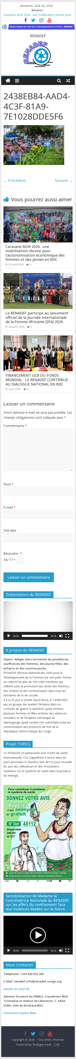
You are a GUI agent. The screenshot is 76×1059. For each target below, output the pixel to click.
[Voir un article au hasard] (68, 80)
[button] (38, 621)
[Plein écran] (67, 636)
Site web (9, 530)
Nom (8, 484)
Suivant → (64, 180)
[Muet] (61, 636)
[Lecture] (9, 636)
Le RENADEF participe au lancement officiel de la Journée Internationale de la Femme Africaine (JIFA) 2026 (36, 317)
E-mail (9, 507)
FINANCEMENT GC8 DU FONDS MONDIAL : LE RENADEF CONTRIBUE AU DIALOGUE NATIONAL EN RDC (36, 379)
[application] (38, 620)
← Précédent (14, 180)
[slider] (35, 636)
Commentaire (15, 426)
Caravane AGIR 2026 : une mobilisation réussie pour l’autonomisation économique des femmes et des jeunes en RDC (35, 253)
